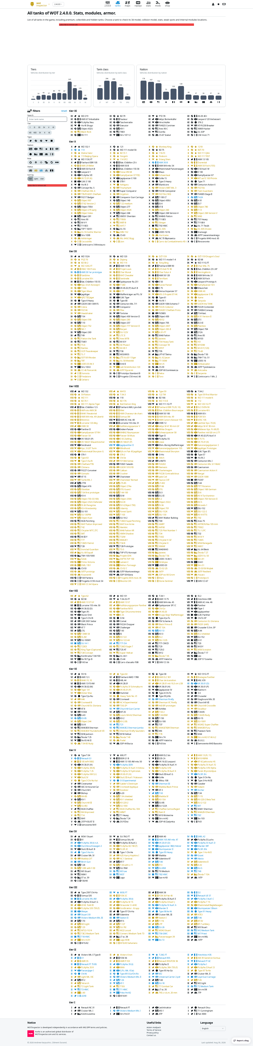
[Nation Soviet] (30, 149)
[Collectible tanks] (41, 170)
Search (30, 115)
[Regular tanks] (30, 170)
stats (148, 5)
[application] (59, 90)
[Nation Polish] (46, 154)
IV (44, 127)
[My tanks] (52, 170)
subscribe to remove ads (69, 25)
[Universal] (51, 162)
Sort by (30, 175)
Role (29, 158)
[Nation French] (51, 149)
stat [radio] (42, 178)
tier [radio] (30, 178)
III (39, 127)
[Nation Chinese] (46, 149)
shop (167, 5)
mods (158, 5)
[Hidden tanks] (46, 170)
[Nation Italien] (52, 154)
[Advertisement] (126, 44)
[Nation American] (41, 149)
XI (49, 132)
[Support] (46, 162)
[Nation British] (57, 149)
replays (138, 5)
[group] (41, 127)
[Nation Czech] (35, 154)
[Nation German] (35, 149)
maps (127, 5)
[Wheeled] (57, 162)
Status (30, 167)
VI (53, 127)
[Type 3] (46, 140)
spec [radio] (36, 178)
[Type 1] (35, 140)
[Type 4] (52, 140)
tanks (118, 5)
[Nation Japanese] (30, 154)
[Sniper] (41, 162)
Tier (29, 123)
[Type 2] (41, 140)
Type (29, 137)
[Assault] (30, 162)
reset (64, 111)
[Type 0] (30, 140)
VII (30, 132)
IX (40, 132)
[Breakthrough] (35, 162)
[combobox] (39, 4)
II (34, 127)
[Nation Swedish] (41, 154)
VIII (35, 132)
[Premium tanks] (35, 170)
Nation (30, 145)
